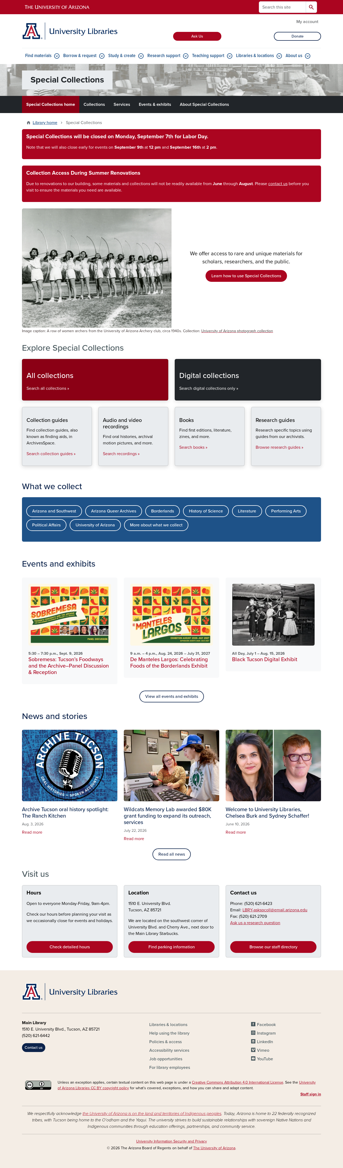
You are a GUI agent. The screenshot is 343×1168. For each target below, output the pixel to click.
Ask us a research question (255, 923)
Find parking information (171, 947)
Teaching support (208, 56)
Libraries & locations (255, 56)
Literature (247, 511)
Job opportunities (165, 1059)
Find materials (38, 56)
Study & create (122, 56)
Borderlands (162, 511)
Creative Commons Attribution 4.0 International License (237, 1082)
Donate (298, 36)
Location (138, 893)
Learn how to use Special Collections (246, 276)
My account (307, 21)
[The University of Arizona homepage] (57, 7)
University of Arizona (95, 525)
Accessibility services (169, 1050)
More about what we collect (156, 525)
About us (294, 56)
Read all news (171, 854)
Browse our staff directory (273, 947)
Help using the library (169, 1033)
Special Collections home (50, 104)
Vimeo (263, 1050)
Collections (94, 104)
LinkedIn (265, 1042)
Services (122, 104)
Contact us (243, 893)
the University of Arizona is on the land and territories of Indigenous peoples (152, 1113)
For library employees (169, 1067)
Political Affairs (46, 525)
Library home (45, 122)
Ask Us (197, 36)
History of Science (206, 511)
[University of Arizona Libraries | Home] (69, 31)
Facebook (266, 1024)
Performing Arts (286, 511)
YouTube (265, 1059)
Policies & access (165, 1042)
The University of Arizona (214, 1148)
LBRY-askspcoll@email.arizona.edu (275, 910)
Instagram (266, 1033)
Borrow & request (79, 56)
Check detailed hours (70, 947)
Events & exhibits (155, 104)
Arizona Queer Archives (113, 511)
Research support (163, 56)
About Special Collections (204, 104)
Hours (34, 893)
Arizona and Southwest (54, 511)
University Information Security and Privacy (171, 1141)
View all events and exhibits (171, 696)
